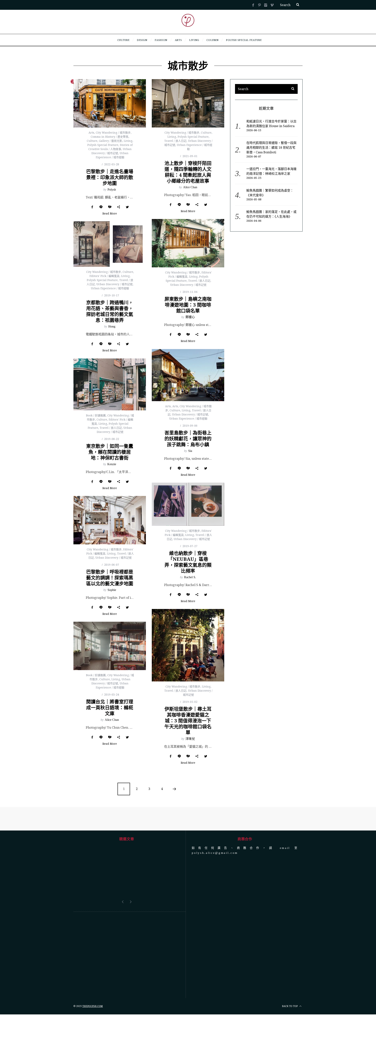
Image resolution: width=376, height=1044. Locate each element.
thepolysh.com (92, 1006)
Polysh (112, 189)
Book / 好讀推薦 (96, 415)
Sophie (112, 590)
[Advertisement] (126, 955)
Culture (92, 141)
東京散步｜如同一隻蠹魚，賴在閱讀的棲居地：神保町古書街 (109, 452)
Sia (190, 450)
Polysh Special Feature (102, 145)
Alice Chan (190, 187)
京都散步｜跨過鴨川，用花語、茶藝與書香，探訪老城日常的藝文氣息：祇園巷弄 (109, 311)
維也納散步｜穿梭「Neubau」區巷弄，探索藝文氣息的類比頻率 (188, 562)
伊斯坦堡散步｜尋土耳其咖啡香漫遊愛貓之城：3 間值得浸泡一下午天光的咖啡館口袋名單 (188, 721)
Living (128, 141)
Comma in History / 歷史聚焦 (109, 136)
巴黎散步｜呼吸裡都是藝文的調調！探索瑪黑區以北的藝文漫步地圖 (109, 577)
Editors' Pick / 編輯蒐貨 (104, 276)
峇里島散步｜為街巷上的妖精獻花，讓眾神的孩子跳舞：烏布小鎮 (188, 438)
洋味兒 (190, 738)
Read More (109, 213)
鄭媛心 (190, 317)
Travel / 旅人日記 (175, 141)
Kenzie (111, 464)
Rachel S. (190, 577)
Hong (111, 326)
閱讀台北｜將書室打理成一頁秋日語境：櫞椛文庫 (109, 707)
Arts (91, 132)
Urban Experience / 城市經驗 (110, 288)
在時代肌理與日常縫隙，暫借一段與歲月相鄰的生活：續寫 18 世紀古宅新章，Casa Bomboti (271, 147)
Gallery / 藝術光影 (110, 141)
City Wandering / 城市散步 (113, 132)
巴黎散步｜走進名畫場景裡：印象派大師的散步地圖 (109, 177)
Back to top (290, 1006)
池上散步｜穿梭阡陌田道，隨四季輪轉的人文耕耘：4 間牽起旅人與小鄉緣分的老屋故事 (188, 172)
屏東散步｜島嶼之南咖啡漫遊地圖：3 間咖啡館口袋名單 (188, 305)
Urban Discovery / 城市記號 (188, 285)
